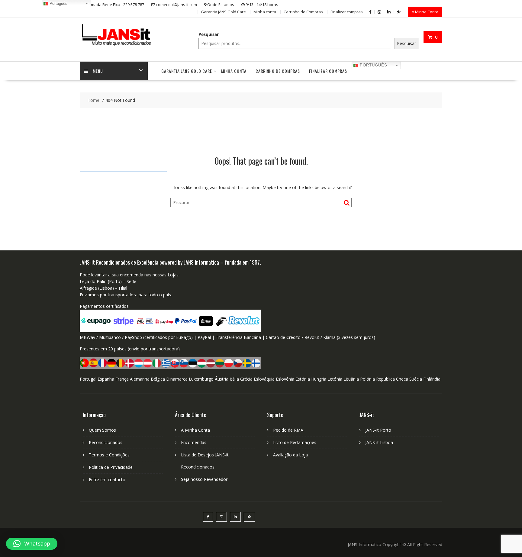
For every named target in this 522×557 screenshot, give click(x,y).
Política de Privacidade (111, 467)
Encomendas (193, 442)
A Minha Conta (425, 11)
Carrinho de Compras (303, 11)
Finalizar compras (346, 11)
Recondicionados (105, 442)
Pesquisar (208, 34)
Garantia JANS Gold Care (223, 11)
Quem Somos (102, 430)
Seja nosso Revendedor (204, 479)
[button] (31, 544)
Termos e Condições (109, 455)
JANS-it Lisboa (379, 442)
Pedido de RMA (288, 430)
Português (372, 65)
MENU (98, 71)
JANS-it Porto (378, 430)
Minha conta (264, 11)
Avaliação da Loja (290, 455)
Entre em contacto (107, 479)
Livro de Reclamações (294, 442)
